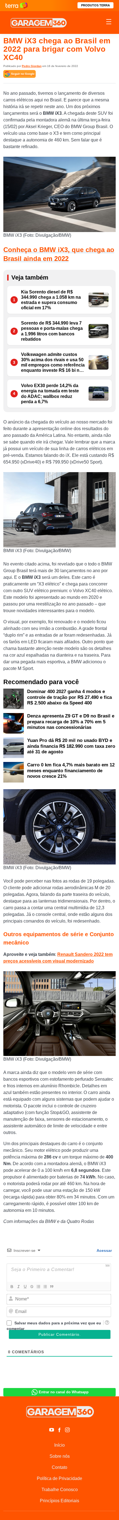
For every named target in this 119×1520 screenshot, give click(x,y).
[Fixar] (31, 1286)
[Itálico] (18, 1286)
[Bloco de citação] (51, 1286)
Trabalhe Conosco (60, 1489)
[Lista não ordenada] (45, 1286)
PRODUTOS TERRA (95, 5)
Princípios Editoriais (59, 1500)
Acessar (104, 1250)
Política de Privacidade (59, 1478)
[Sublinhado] (25, 1286)
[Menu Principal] (108, 22)
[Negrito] (11, 1286)
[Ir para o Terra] (17, 5)
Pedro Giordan (32, 66)
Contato (59, 1467)
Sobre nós (60, 1456)
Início (59, 1445)
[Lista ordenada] (38, 1286)
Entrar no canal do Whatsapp (64, 1392)
